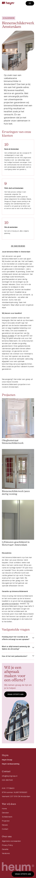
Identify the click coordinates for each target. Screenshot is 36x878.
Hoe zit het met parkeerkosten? (14, 656)
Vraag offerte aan (23, 874)
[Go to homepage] (8, 3)
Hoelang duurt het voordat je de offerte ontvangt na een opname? (15, 638)
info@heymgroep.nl (9, 776)
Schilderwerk (8, 18)
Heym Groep (7, 760)
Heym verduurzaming (10, 764)
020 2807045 (7, 780)
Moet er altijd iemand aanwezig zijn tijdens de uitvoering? (16, 648)
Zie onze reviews (18, 246)
